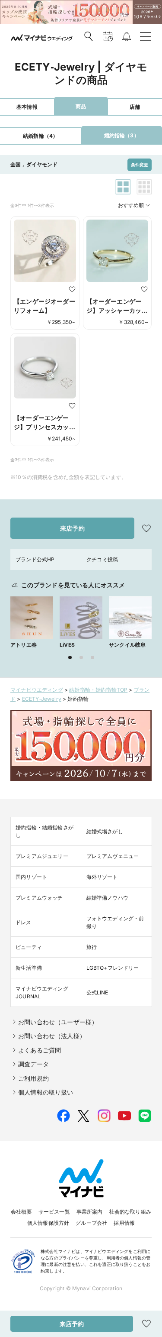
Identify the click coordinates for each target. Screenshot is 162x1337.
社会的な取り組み (130, 1211)
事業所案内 (89, 1211)
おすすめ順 (131, 205)
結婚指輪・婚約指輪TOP (98, 689)
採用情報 (124, 1223)
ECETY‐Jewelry (41, 699)
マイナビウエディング (36, 689)
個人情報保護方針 (48, 1223)
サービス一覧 (54, 1211)
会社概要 (21, 1211)
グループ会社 (91, 1223)
